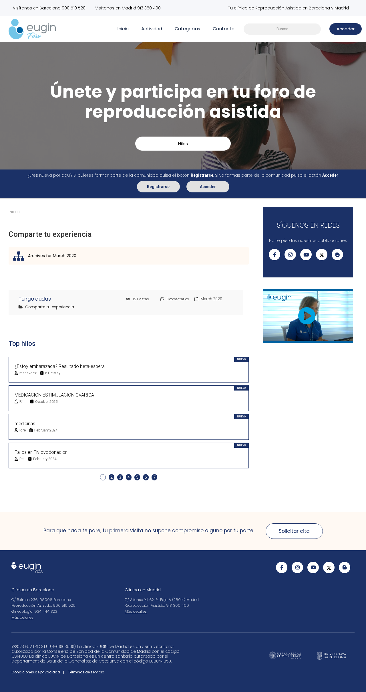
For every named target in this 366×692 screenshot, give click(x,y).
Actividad (151, 28)
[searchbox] (282, 29)
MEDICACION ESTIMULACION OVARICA (54, 395)
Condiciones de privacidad (35, 672)
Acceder (208, 186)
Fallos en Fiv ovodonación (41, 452)
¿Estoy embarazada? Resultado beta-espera (60, 366)
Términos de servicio (86, 672)
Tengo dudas (35, 298)
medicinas (25, 423)
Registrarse (158, 186)
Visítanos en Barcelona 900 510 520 (49, 8)
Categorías (187, 28)
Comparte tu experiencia (49, 307)
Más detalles (22, 617)
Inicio (123, 28)
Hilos (183, 144)
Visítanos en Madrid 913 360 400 (128, 8)
